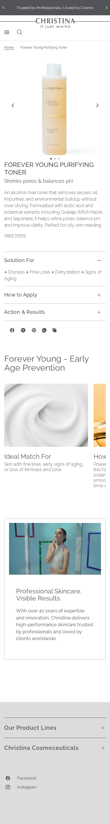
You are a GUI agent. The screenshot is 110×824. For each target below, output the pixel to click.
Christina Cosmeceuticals (41, 747)
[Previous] (12, 105)
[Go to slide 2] (55, 159)
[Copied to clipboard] (54, 330)
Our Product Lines (30, 727)
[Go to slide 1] (51, 159)
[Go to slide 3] (59, 159)
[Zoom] (55, 105)
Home (9, 48)
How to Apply (20, 295)
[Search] (18, 32)
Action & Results (24, 312)
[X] (23, 330)
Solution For (19, 260)
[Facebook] (12, 330)
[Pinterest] (34, 330)
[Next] (97, 105)
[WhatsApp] (44, 330)
